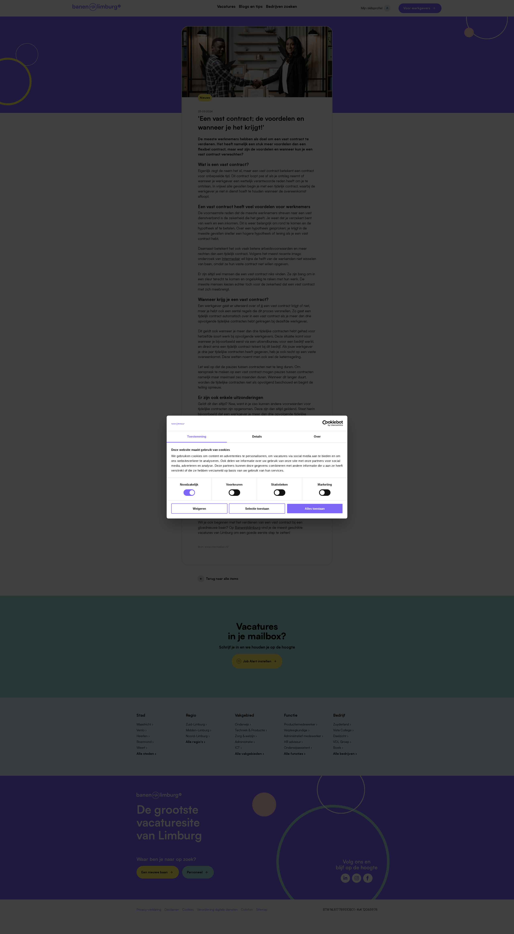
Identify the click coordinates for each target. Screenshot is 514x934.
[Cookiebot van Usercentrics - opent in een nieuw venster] (325, 423)
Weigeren (199, 508)
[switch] (234, 492)
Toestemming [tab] (196, 436)
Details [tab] (257, 436)
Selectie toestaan (257, 508)
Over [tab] (317, 436)
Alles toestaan (315, 508)
